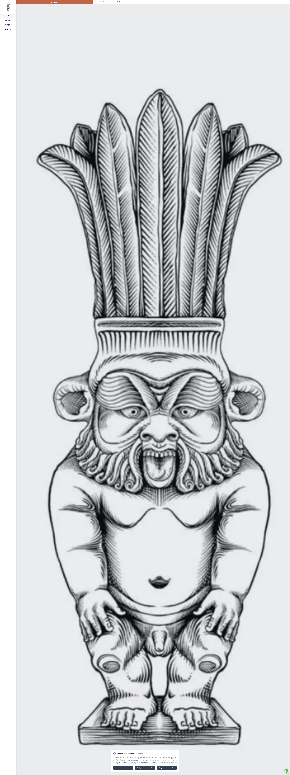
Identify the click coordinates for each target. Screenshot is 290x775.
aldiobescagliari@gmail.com (101, 1)
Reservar (54, 2)
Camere (8, 20)
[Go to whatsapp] (286, 771)
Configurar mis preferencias (145, 768)
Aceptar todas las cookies (166, 768)
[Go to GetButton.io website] (286, 773)
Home (8, 16)
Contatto (8, 29)
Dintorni (8, 25)
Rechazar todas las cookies (123, 768)
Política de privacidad (141, 764)
